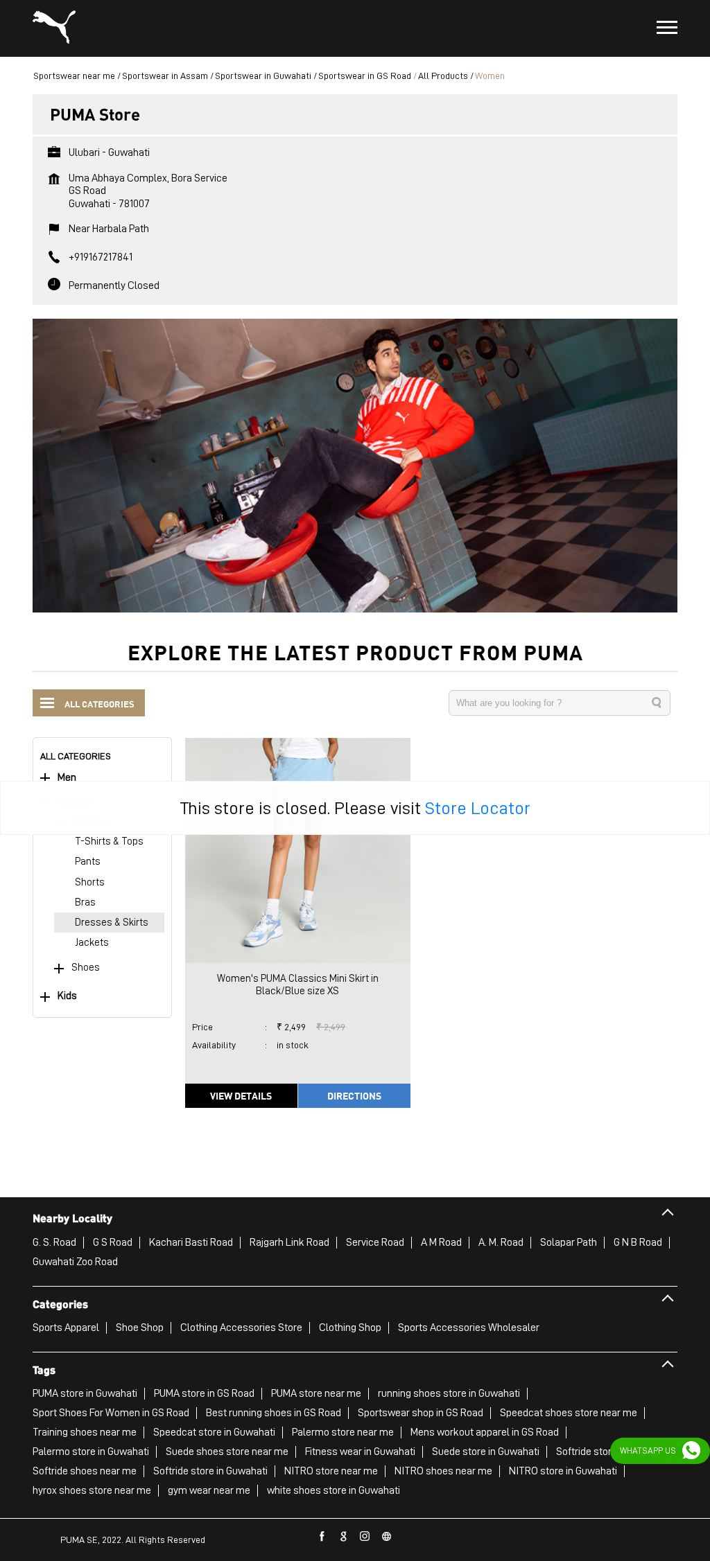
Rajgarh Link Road (289, 1242)
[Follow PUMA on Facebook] (322, 1536)
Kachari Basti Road (191, 1242)
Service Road (375, 1242)
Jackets (92, 942)
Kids (67, 996)
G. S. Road (54, 1242)
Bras (85, 902)
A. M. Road (500, 1242)
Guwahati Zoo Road (75, 1261)
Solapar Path (568, 1242)
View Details (241, 1095)
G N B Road (638, 1242)
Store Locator (477, 808)
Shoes (85, 967)
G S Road (112, 1242)
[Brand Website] (387, 1536)
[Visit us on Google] (344, 1536)
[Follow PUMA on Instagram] (365, 1536)
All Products (443, 75)
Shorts (90, 882)
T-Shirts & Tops (109, 841)
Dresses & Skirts (111, 922)
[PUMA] (54, 28)
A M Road (441, 1242)
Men (67, 778)
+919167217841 (100, 257)
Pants (88, 861)
